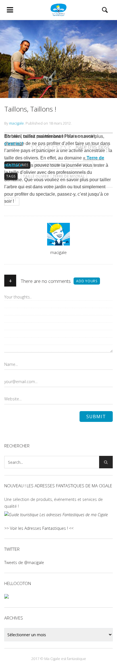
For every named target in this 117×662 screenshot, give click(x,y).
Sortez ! (83, 165)
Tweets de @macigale (24, 562)
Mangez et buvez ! (54, 165)
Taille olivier (36, 176)
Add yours (86, 281)
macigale (16, 123)
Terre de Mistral (69, 176)
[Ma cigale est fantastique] (58, 10)
